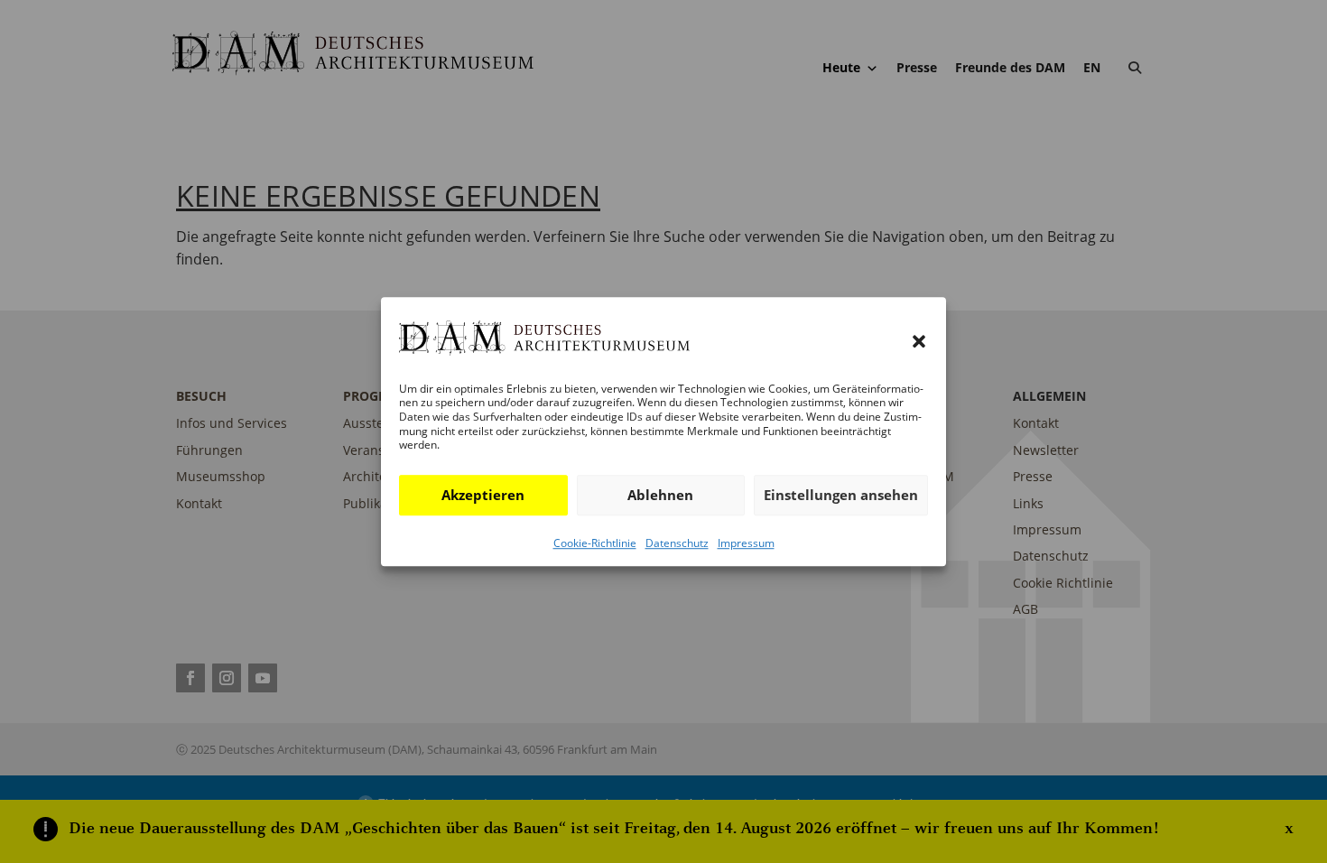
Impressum (746, 543)
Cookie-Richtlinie (594, 543)
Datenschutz (677, 543)
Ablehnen (660, 495)
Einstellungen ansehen (841, 495)
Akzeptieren (482, 495)
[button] (919, 342)
